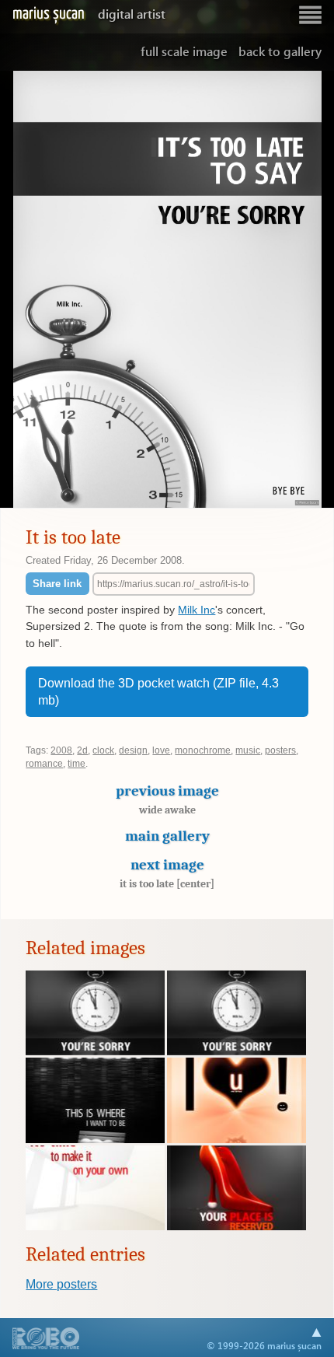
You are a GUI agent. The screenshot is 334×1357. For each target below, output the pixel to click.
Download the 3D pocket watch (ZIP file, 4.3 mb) (158, 692)
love (161, 750)
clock (103, 750)
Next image (167, 873)
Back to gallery (280, 51)
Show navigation (310, 15)
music (247, 750)
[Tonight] (95, 1139)
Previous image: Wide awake (42, 290)
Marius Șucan (88, 14)
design (133, 750)
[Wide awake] (95, 1226)
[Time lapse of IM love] (236, 1139)
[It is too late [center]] (95, 1051)
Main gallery (167, 836)
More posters (61, 1284)
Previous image (167, 799)
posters (280, 750)
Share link (57, 583)
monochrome (203, 750)
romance (44, 763)
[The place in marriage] (236, 1226)
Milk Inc (196, 609)
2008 (61, 750)
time (76, 763)
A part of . (46, 1339)
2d (82, 750)
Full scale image (184, 51)
